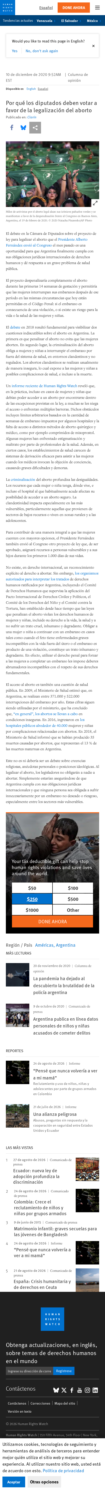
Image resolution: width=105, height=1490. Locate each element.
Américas (44, 945)
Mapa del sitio (64, 1403)
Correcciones (40, 1403)
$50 (32, 887)
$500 (73, 898)
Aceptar (13, 1482)
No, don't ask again (42, 50)
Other (73, 909)
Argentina (65, 945)
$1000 (32, 909)
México (92, 20)
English (31, 89)
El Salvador (69, 20)
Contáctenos (17, 1403)
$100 (73, 887)
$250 (32, 898)
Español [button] (46, 7)
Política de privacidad (63, 1470)
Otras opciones (44, 1482)
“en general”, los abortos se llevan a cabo (45, 713)
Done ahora (74, 7)
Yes (15, 50)
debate (15, 327)
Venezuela (44, 20)
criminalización (23, 479)
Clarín (31, 117)
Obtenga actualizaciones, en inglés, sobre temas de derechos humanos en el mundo (51, 1353)
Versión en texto (20, 1411)
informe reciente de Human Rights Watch (44, 385)
